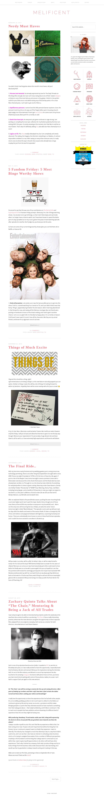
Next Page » (55, 779)
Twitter (83, 128)
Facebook (83, 125)
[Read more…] (34, 325)
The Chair (40, 617)
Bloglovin (83, 139)
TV (53, 154)
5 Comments (34, 764)
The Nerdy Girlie (48, 210)
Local (38, 451)
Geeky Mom (47, 154)
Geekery (33, 451)
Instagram (26, 675)
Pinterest (83, 135)
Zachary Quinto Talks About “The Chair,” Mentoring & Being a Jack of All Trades (32, 606)
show (23, 134)
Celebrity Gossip (38, 766)
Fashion (28, 154)
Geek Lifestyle (37, 154)
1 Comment (35, 152)
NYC (47, 665)
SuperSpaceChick (13, 212)
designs (57, 96)
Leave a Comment (34, 584)
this (37, 127)
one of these (39, 112)
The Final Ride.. (22, 466)
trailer (28, 755)
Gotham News (22, 760)
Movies (44, 451)
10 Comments (34, 330)
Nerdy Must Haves (24, 26)
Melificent (52, 12)
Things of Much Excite (27, 347)
